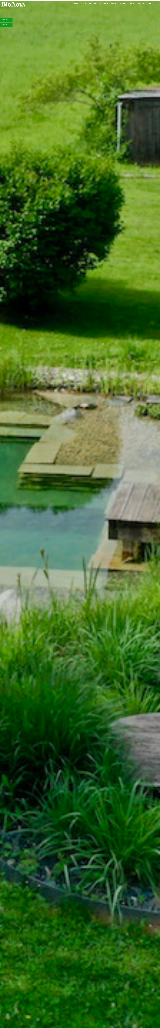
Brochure (4, 25)
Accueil (75, 3)
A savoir (132, 3)
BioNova (84, 3)
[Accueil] (13, 4)
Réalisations (123, 3)
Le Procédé (93, 3)
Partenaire (4, 20)
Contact (150, 3)
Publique (113, 3)
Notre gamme (103, 3)
